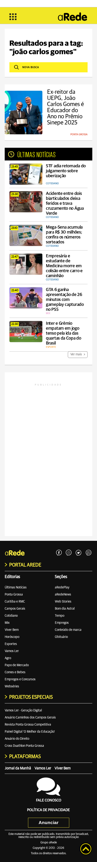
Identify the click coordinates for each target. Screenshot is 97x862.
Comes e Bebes (15, 672)
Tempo (59, 615)
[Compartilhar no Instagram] (69, 553)
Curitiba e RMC (15, 601)
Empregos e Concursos (20, 679)
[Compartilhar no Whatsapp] (88, 553)
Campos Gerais (15, 608)
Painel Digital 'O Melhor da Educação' (30, 731)
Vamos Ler (12, 651)
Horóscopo (12, 637)
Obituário (61, 637)
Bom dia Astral (65, 608)
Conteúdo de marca (68, 630)
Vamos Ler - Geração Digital (23, 710)
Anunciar (48, 822)
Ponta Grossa (14, 594)
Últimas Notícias (16, 587)
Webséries (12, 686)
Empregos (62, 622)
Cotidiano (11, 615)
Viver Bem (12, 630)
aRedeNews (63, 594)
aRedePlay (62, 587)
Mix (7, 622)
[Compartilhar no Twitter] (78, 553)
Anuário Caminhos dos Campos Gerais (30, 717)
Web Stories (63, 601)
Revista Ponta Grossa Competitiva (28, 724)
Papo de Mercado (17, 665)
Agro (8, 658)
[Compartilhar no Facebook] (59, 553)
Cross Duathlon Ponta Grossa (24, 745)
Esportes (11, 644)
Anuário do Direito (17, 738)
